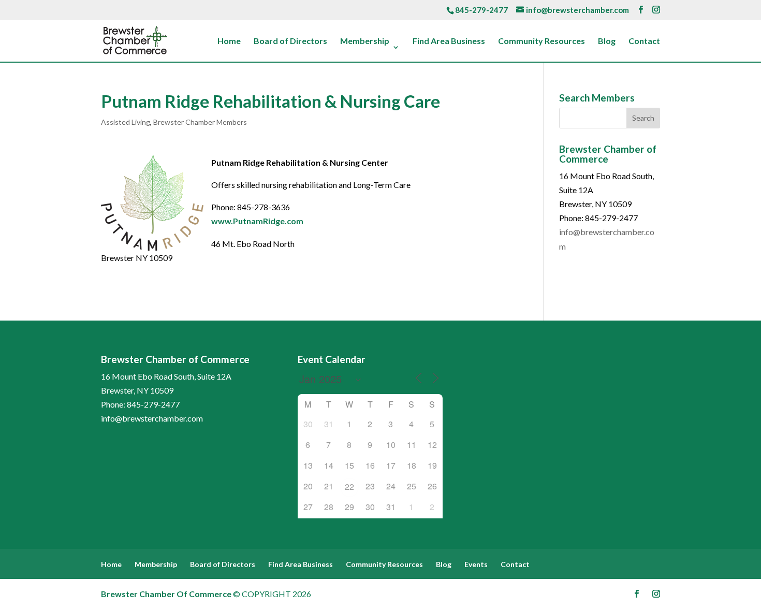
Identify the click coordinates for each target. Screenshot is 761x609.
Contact (644, 41)
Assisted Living (125, 122)
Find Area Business (449, 41)
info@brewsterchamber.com (152, 418)
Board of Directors (290, 41)
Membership (364, 41)
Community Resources (541, 41)
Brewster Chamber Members (200, 122)
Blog (607, 41)
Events (476, 564)
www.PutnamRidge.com (257, 221)
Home (229, 41)
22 (349, 486)
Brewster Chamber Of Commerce (166, 594)
